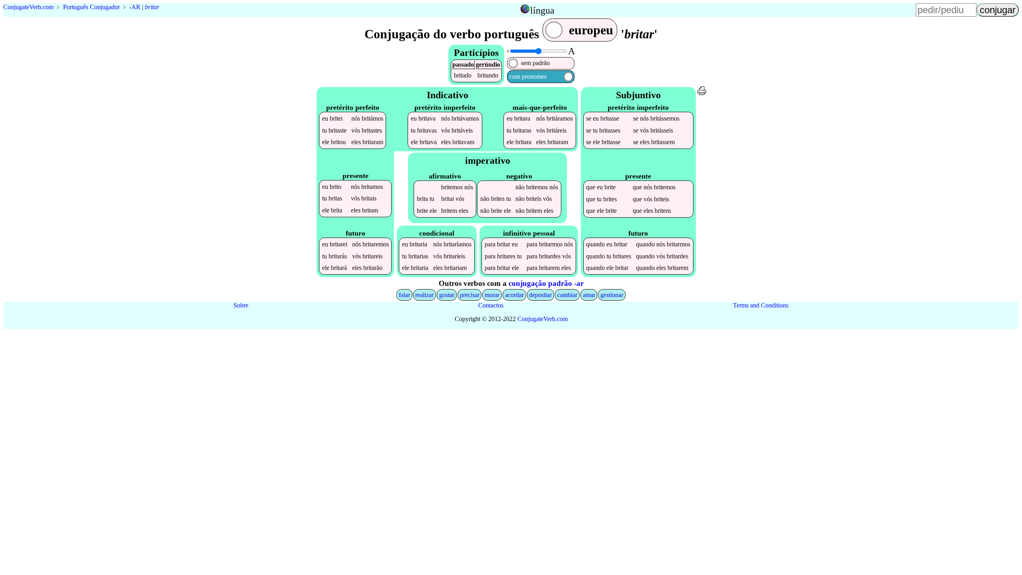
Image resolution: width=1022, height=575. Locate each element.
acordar (514, 294)
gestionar (611, 294)
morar (492, 294)
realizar (424, 294)
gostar (446, 294)
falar (404, 294)
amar (589, 294)
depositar (540, 294)
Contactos (490, 305)
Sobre (241, 305)
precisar (469, 294)
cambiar (567, 294)
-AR (135, 7)
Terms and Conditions (760, 305)
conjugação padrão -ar (546, 283)
